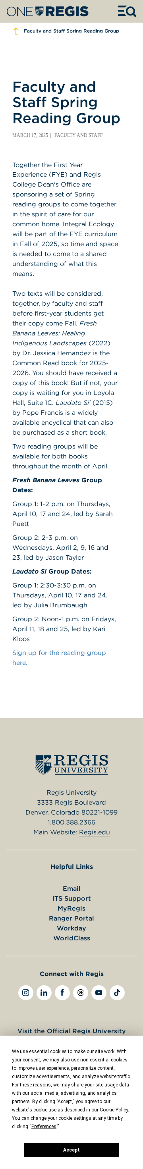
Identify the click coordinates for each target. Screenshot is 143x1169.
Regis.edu (94, 832)
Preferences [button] (43, 1126)
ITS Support (71, 898)
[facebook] (62, 992)
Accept (71, 1150)
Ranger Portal (71, 918)
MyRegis (71, 908)
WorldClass (71, 938)
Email (72, 888)
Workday (71, 928)
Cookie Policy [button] (114, 1110)
